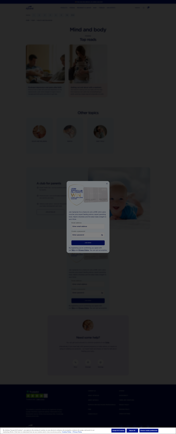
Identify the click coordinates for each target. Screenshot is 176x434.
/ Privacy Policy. (77, 432)
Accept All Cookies (118, 430)
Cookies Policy (66, 432)
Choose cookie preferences (148, 430)
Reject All (132, 430)
